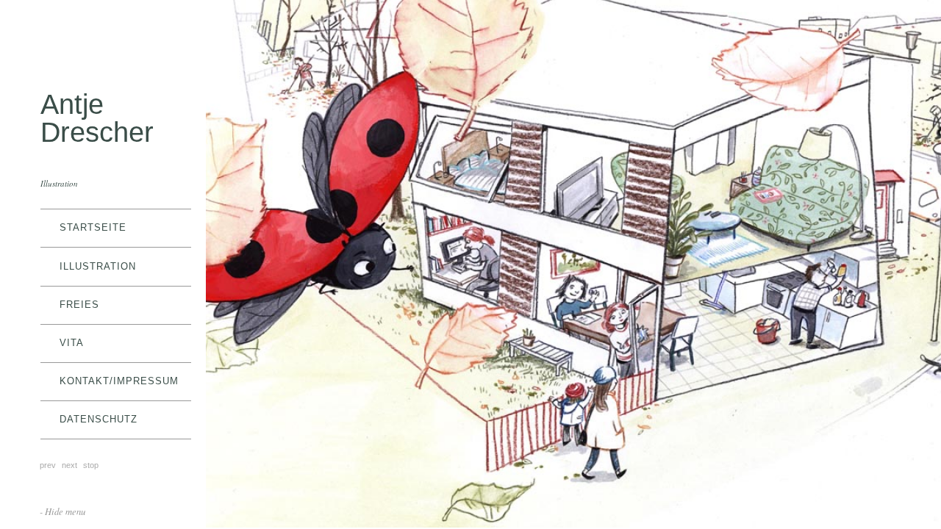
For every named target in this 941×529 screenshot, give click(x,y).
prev (48, 465)
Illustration (98, 266)
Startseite (93, 227)
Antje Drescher (97, 118)
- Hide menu (62, 511)
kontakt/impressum (119, 380)
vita (72, 342)
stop (91, 465)
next (69, 465)
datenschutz (98, 419)
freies (79, 304)
